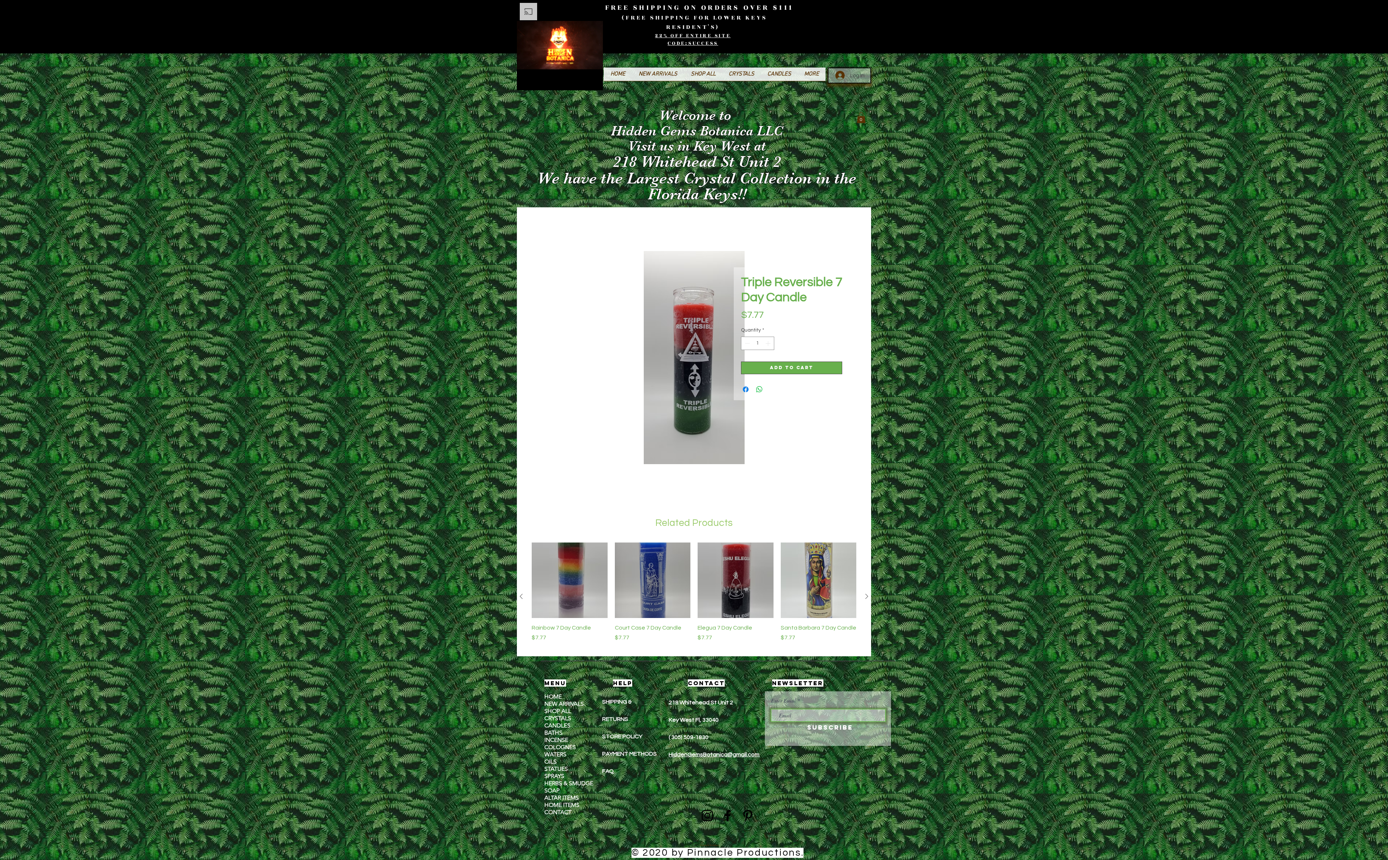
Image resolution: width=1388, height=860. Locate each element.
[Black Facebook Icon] (727, 816)
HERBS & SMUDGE (568, 784)
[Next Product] (866, 597)
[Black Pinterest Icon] (747, 816)
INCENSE (556, 740)
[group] (694, 597)
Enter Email (783, 701)
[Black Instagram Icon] (707, 816)
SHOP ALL (557, 711)
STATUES (556, 769)
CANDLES (557, 726)
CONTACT (557, 812)
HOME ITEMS (561, 805)
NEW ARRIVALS (564, 704)
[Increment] (768, 344)
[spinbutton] (757, 344)
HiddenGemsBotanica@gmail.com (714, 755)
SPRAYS (554, 776)
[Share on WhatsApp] (759, 390)
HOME (553, 697)
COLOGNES (560, 747)
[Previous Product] (521, 597)
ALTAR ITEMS (561, 798)
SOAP (552, 791)
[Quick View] (570, 581)
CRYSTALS (557, 719)
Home (546, 226)
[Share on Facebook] (745, 390)
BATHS (553, 733)
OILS (550, 762)
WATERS (555, 755)
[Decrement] (746, 344)
